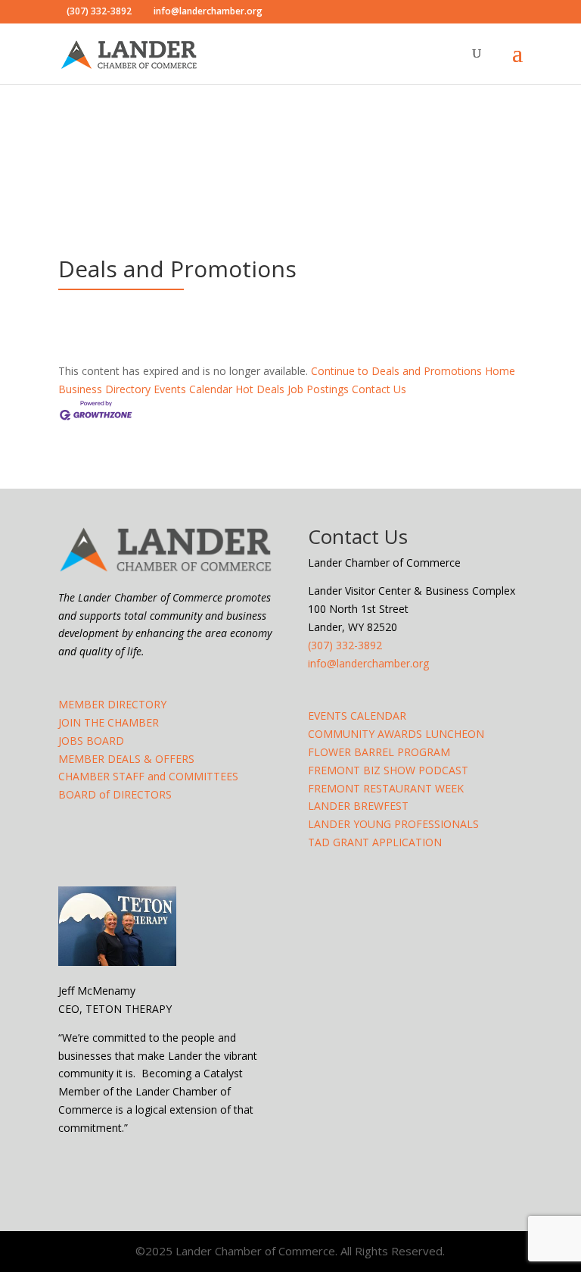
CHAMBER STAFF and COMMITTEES (148, 776)
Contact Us (379, 389)
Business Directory (104, 389)
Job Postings (318, 389)
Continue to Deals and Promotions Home (413, 371)
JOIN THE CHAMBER (108, 722)
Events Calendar (193, 389)
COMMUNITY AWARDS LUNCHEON (396, 734)
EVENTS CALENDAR (357, 715)
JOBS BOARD (91, 740)
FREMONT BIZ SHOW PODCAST (388, 770)
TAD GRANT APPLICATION (375, 842)
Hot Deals (259, 389)
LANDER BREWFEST (358, 806)
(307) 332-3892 (345, 645)
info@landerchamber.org (368, 663)
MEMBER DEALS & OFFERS (126, 759)
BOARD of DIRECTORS (115, 794)
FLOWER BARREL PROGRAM (379, 752)
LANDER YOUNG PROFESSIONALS (393, 824)
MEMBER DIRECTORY (112, 704)
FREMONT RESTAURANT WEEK (386, 788)
